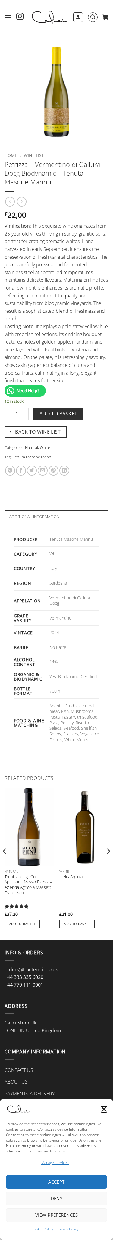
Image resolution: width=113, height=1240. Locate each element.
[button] (104, 1109)
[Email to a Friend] (43, 471)
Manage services (55, 1162)
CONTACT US (19, 1070)
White (45, 447)
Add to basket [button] (22, 923)
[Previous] (4, 863)
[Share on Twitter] (32, 471)
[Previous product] (21, 201)
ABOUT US (16, 1081)
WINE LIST (34, 155)
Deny (57, 1198)
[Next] (108, 863)
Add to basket (58, 413)
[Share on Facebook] (21, 471)
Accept (56, 1182)
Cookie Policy (42, 1229)
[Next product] (9, 201)
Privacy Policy (67, 1229)
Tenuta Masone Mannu (33, 457)
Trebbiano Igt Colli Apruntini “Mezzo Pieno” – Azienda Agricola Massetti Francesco (28, 885)
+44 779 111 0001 (24, 985)
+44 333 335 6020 (24, 977)
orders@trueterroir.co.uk (31, 969)
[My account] (78, 17)
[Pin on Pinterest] (53, 471)
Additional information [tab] (34, 516)
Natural (31, 447)
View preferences (56, 1215)
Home (11, 155)
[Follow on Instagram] (20, 17)
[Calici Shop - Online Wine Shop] (49, 17)
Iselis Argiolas (72, 877)
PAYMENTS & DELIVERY (30, 1093)
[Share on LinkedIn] (64, 471)
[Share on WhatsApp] (10, 471)
